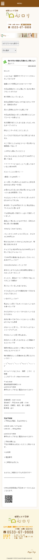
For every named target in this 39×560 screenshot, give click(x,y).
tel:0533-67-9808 (10, 387)
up (32, 551)
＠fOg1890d (16, 429)
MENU (19, 3)
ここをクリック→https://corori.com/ (16, 376)
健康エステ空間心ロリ (20, 13)
